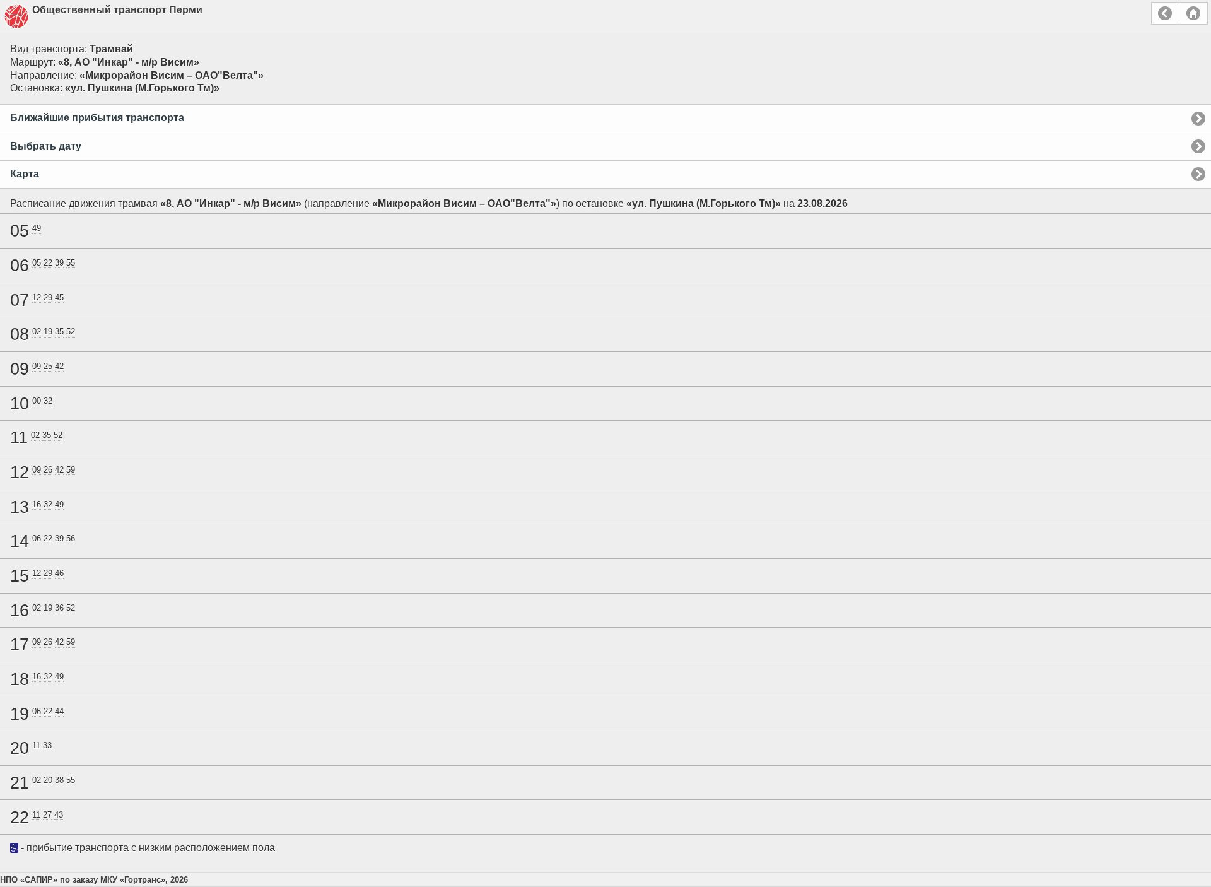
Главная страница (1193, 13)
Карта (24, 173)
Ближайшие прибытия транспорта (97, 117)
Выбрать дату (45, 146)
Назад (1165, 13)
